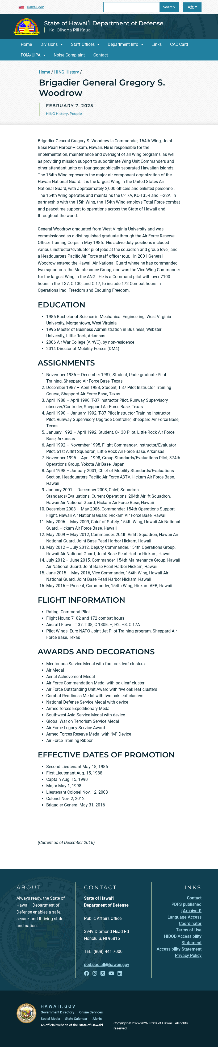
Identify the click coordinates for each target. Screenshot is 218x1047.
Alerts (97, 1019)
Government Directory (57, 1012)
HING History (66, 72)
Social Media (50, 1019)
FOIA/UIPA (30, 55)
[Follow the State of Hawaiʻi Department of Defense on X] (102, 974)
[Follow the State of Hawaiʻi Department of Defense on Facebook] (86, 974)
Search (169, 7)
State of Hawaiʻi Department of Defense (104, 23)
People (76, 114)
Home (26, 44)
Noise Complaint (69, 55)
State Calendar (76, 1019)
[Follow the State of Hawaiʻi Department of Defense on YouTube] (111, 974)
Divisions (49, 44)
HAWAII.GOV (58, 1006)
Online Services (91, 1012)
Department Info (123, 44)
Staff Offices (83, 44)
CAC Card (179, 44)
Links (157, 44)
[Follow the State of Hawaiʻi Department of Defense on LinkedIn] (120, 974)
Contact (100, 55)
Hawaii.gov (35, 7)
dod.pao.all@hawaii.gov (106, 964)
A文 (191, 7)
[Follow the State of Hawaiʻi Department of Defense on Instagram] (95, 974)
